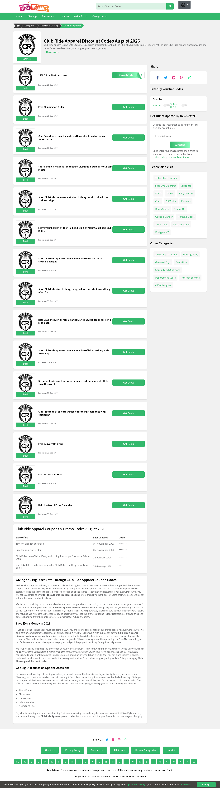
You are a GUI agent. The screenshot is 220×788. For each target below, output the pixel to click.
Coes (158, 201)
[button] (184, 5)
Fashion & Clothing (49, 25)
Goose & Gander (164, 216)
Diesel (170, 193)
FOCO (158, 193)
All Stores (119, 750)
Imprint (171, 750)
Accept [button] (206, 784)
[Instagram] (181, 77)
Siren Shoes (161, 224)
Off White (171, 201)
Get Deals (128, 106)
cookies (186, 784)
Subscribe (180, 144)
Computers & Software (167, 269)
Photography (190, 254)
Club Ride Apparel (72, 25)
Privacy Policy (72, 750)
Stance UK (179, 208)
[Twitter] (165, 77)
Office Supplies (163, 285)
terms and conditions (178, 157)
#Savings (32, 16)
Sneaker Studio (181, 224)
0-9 (17, 761)
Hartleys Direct (186, 216)
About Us (50, 750)
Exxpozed (186, 185)
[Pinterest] (173, 77)
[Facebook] (157, 77)
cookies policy (160, 157)
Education (181, 262)
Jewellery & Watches (166, 254)
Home (19, 16)
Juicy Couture (186, 193)
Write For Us (81, 16)
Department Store (165, 277)
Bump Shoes (162, 208)
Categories (98, 16)
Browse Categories (145, 750)
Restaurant (48, 16)
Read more (52, 52)
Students (64, 16)
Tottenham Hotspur (166, 177)
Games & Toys (163, 262)
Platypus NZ (162, 232)
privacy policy (136, 784)
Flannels (186, 201)
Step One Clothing (165, 185)
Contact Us (97, 750)
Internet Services (190, 277)
